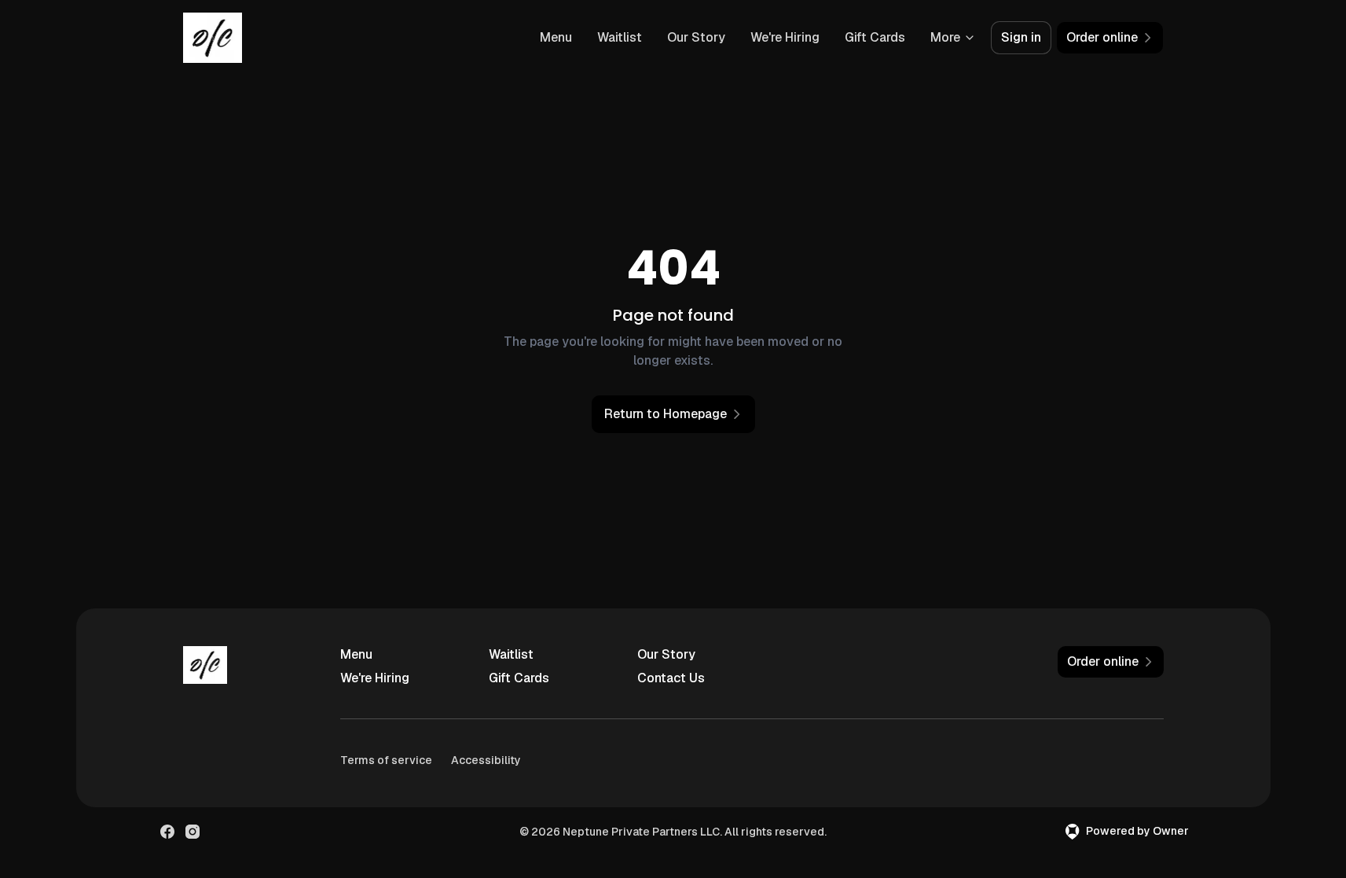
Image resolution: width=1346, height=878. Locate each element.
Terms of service (386, 760)
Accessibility (486, 760)
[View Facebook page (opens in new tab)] (167, 831)
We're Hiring (785, 37)
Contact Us (671, 678)
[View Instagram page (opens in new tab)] (192, 831)
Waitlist (619, 37)
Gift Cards (875, 37)
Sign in (1021, 37)
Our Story (696, 37)
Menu (556, 37)
